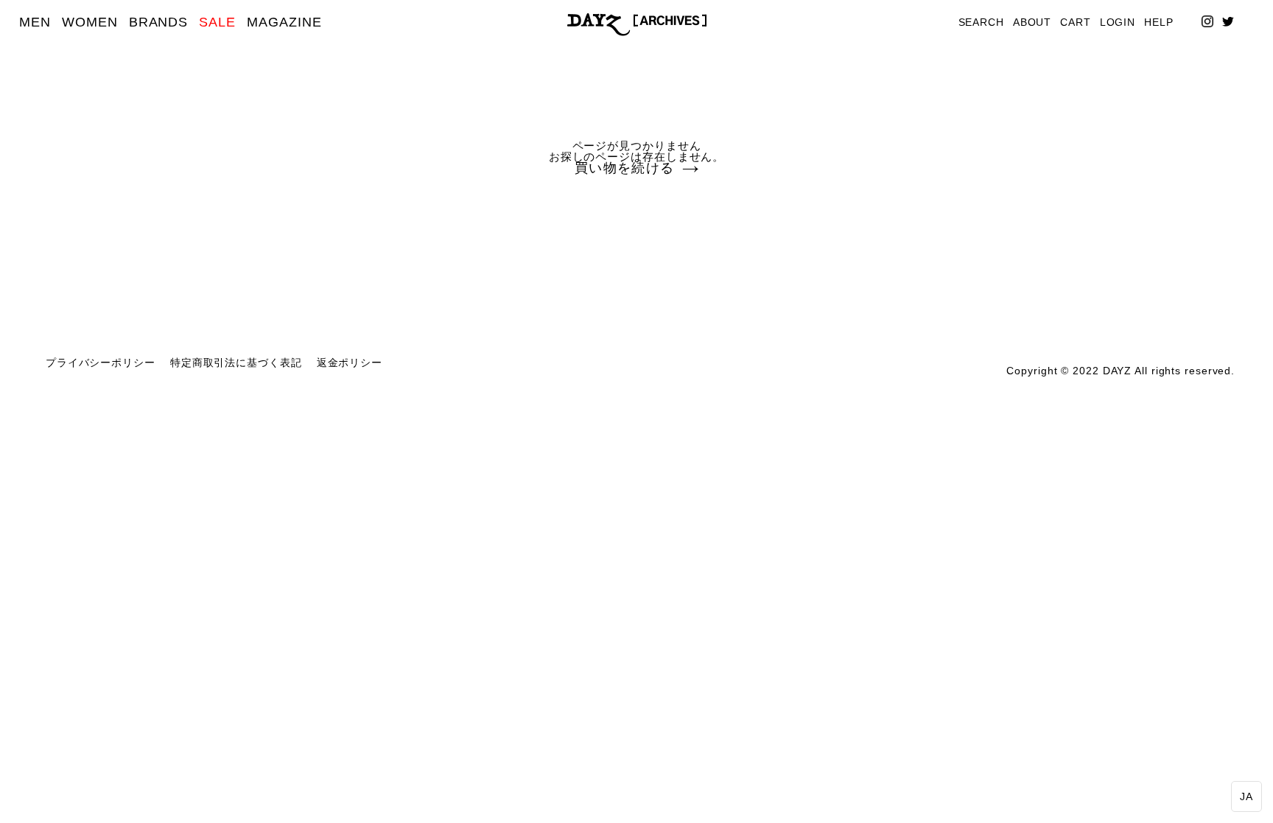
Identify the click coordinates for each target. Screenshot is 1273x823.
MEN (35, 22)
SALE (217, 22)
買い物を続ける (625, 168)
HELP (1159, 22)
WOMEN (90, 22)
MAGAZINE (284, 22)
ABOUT (1032, 22)
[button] (1246, 796)
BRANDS (158, 22)
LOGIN (1118, 22)
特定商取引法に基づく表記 (236, 362)
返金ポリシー (349, 362)
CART (1075, 22)
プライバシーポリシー (100, 362)
